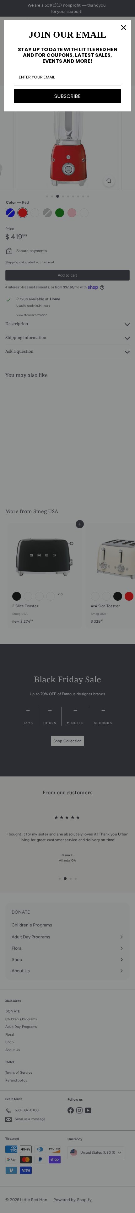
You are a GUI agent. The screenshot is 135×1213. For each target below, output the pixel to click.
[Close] (123, 27)
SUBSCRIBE (67, 96)
